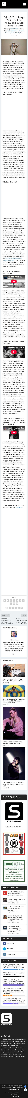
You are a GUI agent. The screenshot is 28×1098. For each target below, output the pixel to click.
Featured (7, 33)
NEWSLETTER (8, 1092)
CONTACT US (14, 1094)
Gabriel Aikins (14, 29)
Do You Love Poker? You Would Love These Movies (13, 680)
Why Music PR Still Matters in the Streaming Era (16, 892)
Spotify (19, 507)
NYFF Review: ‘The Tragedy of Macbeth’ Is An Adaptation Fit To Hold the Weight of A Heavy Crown (13, 981)
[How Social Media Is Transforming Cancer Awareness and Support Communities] (5, 927)
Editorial (15, 31)
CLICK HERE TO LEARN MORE (13, 826)
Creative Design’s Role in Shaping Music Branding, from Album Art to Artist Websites (15, 918)
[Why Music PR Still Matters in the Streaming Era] (5, 893)
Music (21, 895)
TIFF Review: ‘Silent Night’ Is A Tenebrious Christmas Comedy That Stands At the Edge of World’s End (14, 1000)
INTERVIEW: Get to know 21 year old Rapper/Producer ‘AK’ (13, 784)
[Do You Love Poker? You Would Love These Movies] (14, 670)
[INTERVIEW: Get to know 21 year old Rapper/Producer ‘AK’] (14, 763)
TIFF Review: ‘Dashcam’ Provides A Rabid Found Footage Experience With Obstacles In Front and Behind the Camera (13, 991)
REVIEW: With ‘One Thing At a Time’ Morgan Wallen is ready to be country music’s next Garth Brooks (13, 965)
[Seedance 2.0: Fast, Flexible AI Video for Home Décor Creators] (5, 908)
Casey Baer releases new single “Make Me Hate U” (13, 742)
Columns (10, 31)
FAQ (21, 1092)
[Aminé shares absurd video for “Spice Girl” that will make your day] (14, 691)
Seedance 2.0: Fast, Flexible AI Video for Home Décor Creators (16, 908)
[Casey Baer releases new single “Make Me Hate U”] (14, 723)
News (12, 33)
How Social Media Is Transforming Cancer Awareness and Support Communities (15, 929)
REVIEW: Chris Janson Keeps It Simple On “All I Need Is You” (14, 973)
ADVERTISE (16, 1092)
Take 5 (17, 33)
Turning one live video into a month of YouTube (16, 900)
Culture (17, 895)
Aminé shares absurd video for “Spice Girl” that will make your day (14, 700)
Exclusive (21, 31)
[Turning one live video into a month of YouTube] (5, 900)
